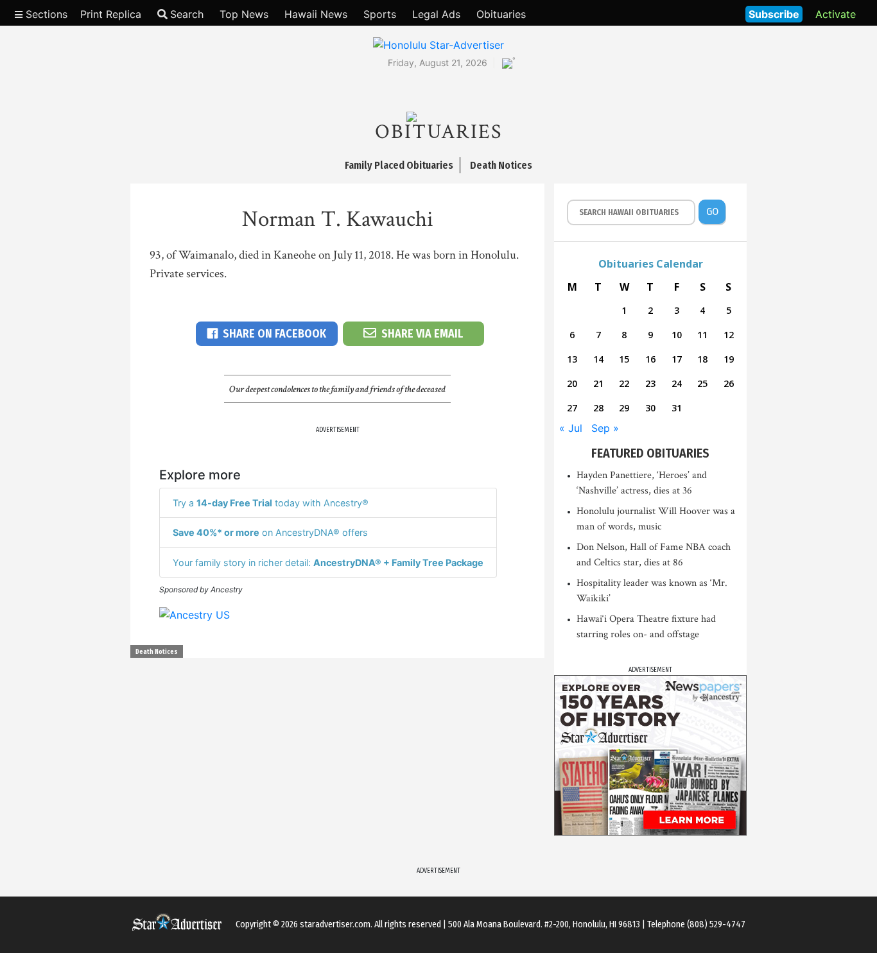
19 (729, 359)
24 (677, 383)
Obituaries (501, 14)
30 (650, 408)
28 (598, 408)
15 (624, 359)
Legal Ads (436, 14)
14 (598, 359)
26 (729, 383)
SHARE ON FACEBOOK (274, 334)
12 (729, 335)
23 (650, 383)
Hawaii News (315, 14)
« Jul (570, 428)
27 (572, 408)
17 (677, 359)
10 (677, 335)
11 (702, 335)
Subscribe (774, 14)
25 (702, 383)
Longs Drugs (698, 12)
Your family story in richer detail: (328, 562)
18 (702, 359)
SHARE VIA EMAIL (422, 334)
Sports (379, 14)
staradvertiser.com (335, 924)
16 (650, 359)
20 (572, 383)
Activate (835, 14)
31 (677, 408)
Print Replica (110, 14)
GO (712, 211)
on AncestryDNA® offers (270, 532)
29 (624, 408)
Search (187, 14)
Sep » (605, 428)
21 (598, 383)
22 (624, 383)
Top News (244, 14)
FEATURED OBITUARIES (650, 453)
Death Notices (156, 652)
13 (572, 359)
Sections (44, 14)
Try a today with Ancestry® (271, 502)
